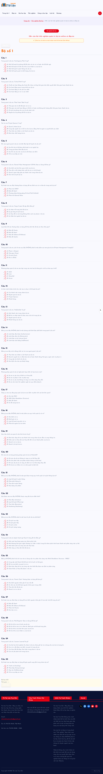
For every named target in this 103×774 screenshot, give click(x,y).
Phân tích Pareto (13, 608)
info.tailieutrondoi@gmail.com (11, 719)
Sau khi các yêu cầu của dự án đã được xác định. (22, 151)
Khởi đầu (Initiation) (14, 500)
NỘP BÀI (6, 685)
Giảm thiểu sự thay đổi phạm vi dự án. (19, 568)
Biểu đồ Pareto (12, 230)
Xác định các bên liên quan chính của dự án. (21, 168)
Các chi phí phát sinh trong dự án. (18, 651)
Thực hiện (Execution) (14, 504)
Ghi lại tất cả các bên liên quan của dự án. (20, 628)
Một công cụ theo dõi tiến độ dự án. (18, 548)
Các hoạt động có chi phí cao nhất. (18, 89)
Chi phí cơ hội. (12, 525)
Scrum (9, 278)
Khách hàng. (11, 299)
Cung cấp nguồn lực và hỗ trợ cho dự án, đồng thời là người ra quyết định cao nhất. (33, 128)
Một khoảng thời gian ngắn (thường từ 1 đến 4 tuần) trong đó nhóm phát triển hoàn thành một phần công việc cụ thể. (43, 543)
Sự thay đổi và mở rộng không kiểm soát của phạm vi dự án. (26, 214)
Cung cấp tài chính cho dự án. (17, 359)
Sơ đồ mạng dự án (13, 402)
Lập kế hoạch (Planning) (15, 502)
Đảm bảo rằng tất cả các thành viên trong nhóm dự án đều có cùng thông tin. (31, 437)
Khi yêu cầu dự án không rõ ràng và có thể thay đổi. (23, 458)
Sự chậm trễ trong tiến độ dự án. (17, 209)
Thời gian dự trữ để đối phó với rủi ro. (19, 106)
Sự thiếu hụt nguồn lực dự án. (16, 216)
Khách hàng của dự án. (15, 319)
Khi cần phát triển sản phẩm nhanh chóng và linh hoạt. (24, 460)
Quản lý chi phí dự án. (14, 444)
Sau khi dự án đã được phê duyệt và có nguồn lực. (23, 147)
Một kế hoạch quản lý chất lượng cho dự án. (21, 71)
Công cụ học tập (43, 13)
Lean (9, 274)
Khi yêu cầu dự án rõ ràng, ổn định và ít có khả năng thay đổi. (26, 462)
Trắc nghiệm (31, 13)
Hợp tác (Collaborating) (15, 670)
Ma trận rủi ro (12, 610)
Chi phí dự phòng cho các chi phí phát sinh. (21, 110)
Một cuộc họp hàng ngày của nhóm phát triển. (21, 541)
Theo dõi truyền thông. (14, 483)
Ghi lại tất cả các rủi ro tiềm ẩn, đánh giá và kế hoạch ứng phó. (26, 626)
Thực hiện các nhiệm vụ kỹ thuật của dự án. (20, 131)
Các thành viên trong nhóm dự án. (18, 292)
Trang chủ (5, 13)
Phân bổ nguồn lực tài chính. (16, 423)
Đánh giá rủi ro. (12, 419)
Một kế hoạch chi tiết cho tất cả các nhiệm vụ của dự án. (24, 66)
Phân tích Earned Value (15, 195)
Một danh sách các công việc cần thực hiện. (20, 545)
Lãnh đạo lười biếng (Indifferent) (18, 340)
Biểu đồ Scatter (12, 237)
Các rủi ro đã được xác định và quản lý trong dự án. (23, 647)
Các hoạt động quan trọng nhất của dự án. (20, 87)
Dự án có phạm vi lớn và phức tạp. (18, 377)
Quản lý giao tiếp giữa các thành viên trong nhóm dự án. (25, 172)
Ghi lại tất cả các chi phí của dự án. (18, 624)
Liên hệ (52, 13)
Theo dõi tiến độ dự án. (15, 587)
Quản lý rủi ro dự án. (14, 442)
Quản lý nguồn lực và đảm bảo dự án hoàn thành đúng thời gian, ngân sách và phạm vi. (34, 357)
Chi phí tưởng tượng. (14, 527)
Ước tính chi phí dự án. (14, 174)
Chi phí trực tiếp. (13, 520)
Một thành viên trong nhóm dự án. (18, 313)
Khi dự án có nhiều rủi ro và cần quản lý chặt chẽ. (22, 465)
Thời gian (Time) (13, 253)
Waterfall (10, 276)
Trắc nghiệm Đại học (37, 21)
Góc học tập (22, 13)
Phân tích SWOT (13, 189)
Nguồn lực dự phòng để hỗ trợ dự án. (19, 112)
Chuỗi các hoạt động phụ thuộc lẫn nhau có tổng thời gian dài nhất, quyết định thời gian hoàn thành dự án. (40, 85)
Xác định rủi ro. (12, 417)
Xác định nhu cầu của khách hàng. (18, 361)
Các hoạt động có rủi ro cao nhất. (18, 91)
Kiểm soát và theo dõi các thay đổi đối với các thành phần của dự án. (28, 440)
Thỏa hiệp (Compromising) (16, 668)
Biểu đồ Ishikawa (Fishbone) (16, 234)
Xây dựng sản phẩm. (14, 485)
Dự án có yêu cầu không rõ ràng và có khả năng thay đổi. (25, 380)
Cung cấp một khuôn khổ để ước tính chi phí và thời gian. (25, 562)
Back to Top (97, 770)
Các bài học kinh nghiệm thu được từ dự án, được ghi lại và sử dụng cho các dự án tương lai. (35, 645)
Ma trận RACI (12, 396)
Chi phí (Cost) (12, 255)
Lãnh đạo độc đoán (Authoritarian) (18, 334)
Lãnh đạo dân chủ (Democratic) (17, 336)
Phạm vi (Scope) (13, 251)
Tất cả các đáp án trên (14, 154)
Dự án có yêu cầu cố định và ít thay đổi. (19, 375)
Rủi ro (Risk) (11, 257)
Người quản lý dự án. (14, 294)
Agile (9, 271)
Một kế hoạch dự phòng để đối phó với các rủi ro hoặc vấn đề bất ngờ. (29, 64)
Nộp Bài (5, 45)
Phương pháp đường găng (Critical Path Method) (23, 193)
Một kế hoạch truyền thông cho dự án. (19, 69)
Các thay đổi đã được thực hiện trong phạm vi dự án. (23, 649)
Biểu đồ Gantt (12, 191)
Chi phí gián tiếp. (13, 522)
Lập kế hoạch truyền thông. (16, 479)
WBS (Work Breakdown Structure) (18, 398)
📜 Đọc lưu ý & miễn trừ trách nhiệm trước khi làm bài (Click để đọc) (52, 40)
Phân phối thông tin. (14, 481)
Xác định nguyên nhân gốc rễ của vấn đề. (20, 583)
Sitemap (58, 13)
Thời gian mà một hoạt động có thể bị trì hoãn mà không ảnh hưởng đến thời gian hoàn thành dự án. (38, 108)
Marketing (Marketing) (15, 506)
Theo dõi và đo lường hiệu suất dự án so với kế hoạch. (24, 170)
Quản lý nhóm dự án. (14, 126)
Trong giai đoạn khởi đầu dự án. (17, 149)
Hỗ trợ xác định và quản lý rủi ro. (18, 564)
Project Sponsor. (12, 297)
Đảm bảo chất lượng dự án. (16, 133)
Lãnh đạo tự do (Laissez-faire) (17, 338)
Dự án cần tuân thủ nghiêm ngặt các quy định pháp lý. (24, 382)
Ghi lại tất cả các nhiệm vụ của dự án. (19, 630)
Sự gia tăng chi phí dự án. (15, 211)
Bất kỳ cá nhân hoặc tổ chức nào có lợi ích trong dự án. (24, 315)
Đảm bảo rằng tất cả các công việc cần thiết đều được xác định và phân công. (31, 566)
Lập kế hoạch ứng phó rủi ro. (16, 421)
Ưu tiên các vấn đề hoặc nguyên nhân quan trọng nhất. (24, 585)
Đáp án (14, 13)
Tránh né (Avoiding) (14, 665)
